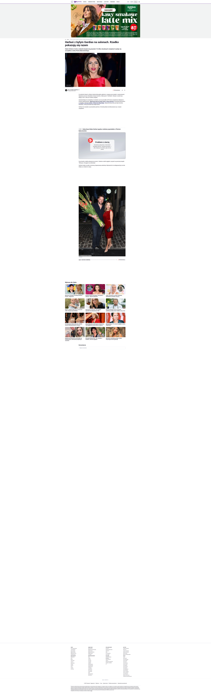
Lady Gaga (89, 654)
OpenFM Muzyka (108, 659)
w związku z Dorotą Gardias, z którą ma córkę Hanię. (91, 103)
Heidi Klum (107, 650)
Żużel (89, 672)
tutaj (91, 690)
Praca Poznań (125, 664)
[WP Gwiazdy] (78, 2)
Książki (89, 658)
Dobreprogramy (90, 664)
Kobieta (72, 664)
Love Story (106, 1)
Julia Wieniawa (73, 649)
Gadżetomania (90, 666)
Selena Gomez (90, 650)
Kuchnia (89, 659)
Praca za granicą (125, 672)
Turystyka (89, 661)
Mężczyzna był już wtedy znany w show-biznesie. (102, 101)
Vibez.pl (107, 660)
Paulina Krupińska (126, 648)
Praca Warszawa (125, 659)
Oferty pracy (125, 658)
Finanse (72, 661)
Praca (72, 666)
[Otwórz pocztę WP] (128, 2)
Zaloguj (135, 1)
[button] (131, 1)
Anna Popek (107, 654)
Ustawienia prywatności (122, 683)
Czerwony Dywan (91, 1)
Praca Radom (125, 665)
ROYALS (118, 1)
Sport (71, 658)
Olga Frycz (124, 649)
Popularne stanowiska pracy (127, 676)
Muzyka (84, 1)
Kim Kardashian (108, 653)
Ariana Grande (73, 650)
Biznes (72, 659)
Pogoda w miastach (109, 662)
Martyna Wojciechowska (126, 654)
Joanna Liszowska (126, 650)
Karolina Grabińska (74, 89)
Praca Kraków (125, 660)
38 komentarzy (117, 90)
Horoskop (89, 660)
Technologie (72, 660)
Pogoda (72, 667)
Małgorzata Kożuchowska (92, 649)
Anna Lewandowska (74, 648)
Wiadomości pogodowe (109, 661)
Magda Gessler (90, 653)
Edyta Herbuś (125, 653)
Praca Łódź (125, 661)
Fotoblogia (89, 667)
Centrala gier (90, 671)
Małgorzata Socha (73, 653)
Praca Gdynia (125, 667)
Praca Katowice (125, 670)
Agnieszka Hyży (73, 654)
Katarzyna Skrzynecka (109, 649)
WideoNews (112, 1)
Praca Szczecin (125, 666)
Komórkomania (90, 665)
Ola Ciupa (107, 648)
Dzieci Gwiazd (99, 1)
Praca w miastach (126, 671)
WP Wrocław (90, 670)
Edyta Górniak (90, 648)
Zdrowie (72, 665)
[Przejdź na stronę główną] (72, 2)
